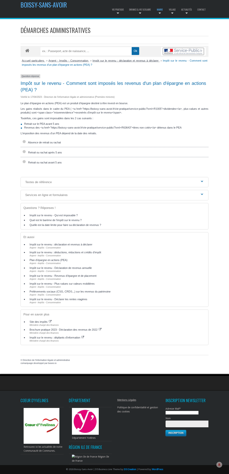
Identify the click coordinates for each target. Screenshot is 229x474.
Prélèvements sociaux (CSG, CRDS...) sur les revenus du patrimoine (70, 291)
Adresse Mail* (173, 408)
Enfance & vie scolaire (140, 9)
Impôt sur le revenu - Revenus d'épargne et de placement (63, 275)
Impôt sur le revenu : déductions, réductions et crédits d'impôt (65, 252)
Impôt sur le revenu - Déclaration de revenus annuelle (61, 267)
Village (172, 9)
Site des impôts (39, 321)
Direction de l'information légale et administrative (46, 360)
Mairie (160, 9)
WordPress (157, 469)
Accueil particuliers (33, 60)
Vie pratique (118, 9)
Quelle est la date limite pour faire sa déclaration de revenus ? (65, 224)
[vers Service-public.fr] (183, 51)
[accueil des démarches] (27, 50)
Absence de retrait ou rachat (44, 142)
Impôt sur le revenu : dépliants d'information (55, 337)
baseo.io (52, 363)
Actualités (186, 9)
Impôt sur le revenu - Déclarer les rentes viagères (58, 299)
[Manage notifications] (219, 465)
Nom (168, 418)
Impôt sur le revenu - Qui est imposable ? (54, 215)
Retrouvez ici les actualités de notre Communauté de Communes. (43, 448)
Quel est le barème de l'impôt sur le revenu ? (56, 220)
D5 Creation (130, 469)
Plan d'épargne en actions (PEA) (48, 260)
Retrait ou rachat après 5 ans (44, 152)
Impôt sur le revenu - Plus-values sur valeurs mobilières (62, 283)
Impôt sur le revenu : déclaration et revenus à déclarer (126, 60)
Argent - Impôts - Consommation (68, 60)
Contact (201, 9)
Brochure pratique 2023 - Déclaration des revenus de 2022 (64, 329)
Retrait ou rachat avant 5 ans (44, 162)
